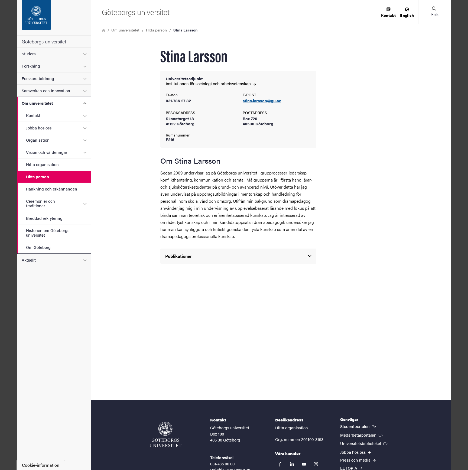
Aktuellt (29, 260)
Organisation (38, 140)
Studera (29, 53)
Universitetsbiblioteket (364, 443)
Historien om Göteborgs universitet (47, 232)
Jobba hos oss (38, 128)
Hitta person (37, 176)
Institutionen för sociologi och (209, 83)
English (407, 15)
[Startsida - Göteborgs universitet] (54, 17)
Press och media (356, 460)
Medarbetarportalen (362, 435)
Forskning (31, 66)
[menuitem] (388, 12)
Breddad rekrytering (44, 218)
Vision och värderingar (46, 152)
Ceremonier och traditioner (40, 203)
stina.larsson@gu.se (262, 100)
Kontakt (33, 115)
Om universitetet (37, 103)
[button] (434, 12)
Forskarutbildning (38, 78)
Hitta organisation (42, 164)
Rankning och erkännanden (51, 189)
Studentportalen (358, 426)
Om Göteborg (38, 247)
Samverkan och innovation (46, 90)
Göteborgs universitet (44, 41)
